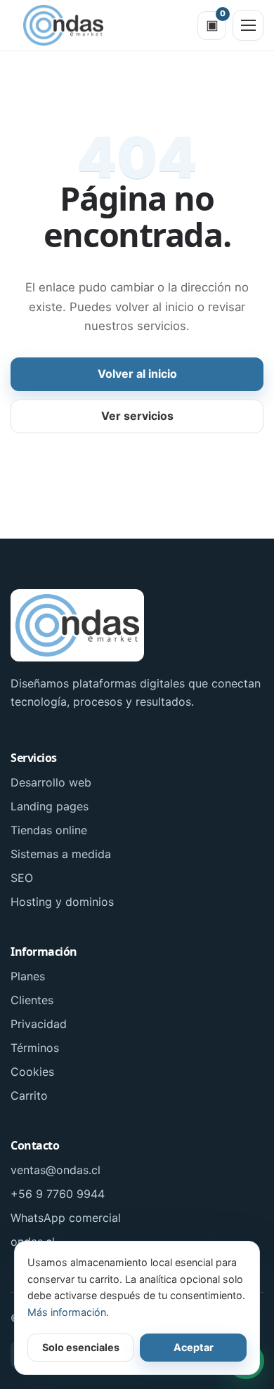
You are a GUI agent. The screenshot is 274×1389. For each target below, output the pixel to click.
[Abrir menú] (248, 25)
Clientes (32, 1000)
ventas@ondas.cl (55, 1170)
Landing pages (50, 806)
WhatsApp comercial (66, 1218)
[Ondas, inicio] (63, 25)
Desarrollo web (51, 782)
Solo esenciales (80, 1347)
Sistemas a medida (61, 854)
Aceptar (194, 1347)
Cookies (32, 1072)
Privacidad (39, 1024)
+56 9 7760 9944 (58, 1194)
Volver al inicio (137, 374)
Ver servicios (137, 416)
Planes (28, 976)
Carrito (29, 1095)
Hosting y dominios (62, 902)
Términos (35, 1048)
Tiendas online (49, 830)
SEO (22, 878)
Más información (66, 1312)
